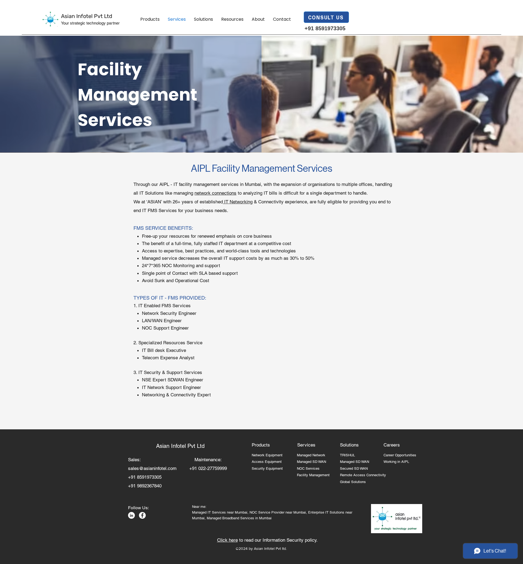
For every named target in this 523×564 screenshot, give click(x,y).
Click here (227, 540)
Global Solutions (353, 482)
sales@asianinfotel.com (152, 468)
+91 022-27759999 (208, 468)
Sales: (138, 459)
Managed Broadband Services (230, 518)
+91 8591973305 (325, 28)
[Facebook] (142, 515)
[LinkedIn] (131, 515)
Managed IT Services (209, 512)
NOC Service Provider (267, 512)
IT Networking (238, 201)
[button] (150, 19)
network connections (215, 193)
